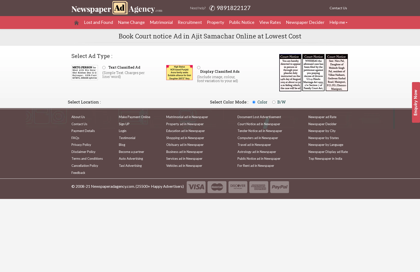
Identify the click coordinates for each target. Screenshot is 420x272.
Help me (337, 22)
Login (122, 131)
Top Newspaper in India (325, 158)
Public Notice (241, 22)
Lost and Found (98, 22)
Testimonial (127, 138)
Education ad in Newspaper (185, 131)
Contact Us (338, 8)
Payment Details (83, 131)
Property (215, 22)
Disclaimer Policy (83, 152)
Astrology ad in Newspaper (256, 152)
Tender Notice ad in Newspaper (259, 131)
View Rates (270, 22)
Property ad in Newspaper (185, 124)
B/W (281, 102)
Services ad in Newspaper (184, 158)
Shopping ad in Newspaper (185, 138)
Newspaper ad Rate (322, 117)
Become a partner (131, 152)
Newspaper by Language (325, 145)
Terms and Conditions (87, 158)
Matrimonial (161, 22)
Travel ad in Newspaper (254, 145)
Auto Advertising (131, 158)
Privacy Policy (81, 145)
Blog (122, 145)
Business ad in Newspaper (184, 152)
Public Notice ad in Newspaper (258, 158)
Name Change (131, 22)
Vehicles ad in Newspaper (184, 166)
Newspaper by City (322, 131)
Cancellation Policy (84, 166)
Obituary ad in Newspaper (185, 145)
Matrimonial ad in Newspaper (187, 117)
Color (262, 102)
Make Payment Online (134, 117)
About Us (78, 117)
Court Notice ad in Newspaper (258, 124)
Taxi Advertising (130, 166)
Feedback (78, 173)
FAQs (75, 138)
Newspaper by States (323, 138)
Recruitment (190, 22)
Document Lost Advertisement (259, 117)
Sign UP (124, 124)
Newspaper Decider (305, 22)
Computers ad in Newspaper (257, 138)
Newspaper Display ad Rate (328, 152)
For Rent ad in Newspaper (255, 166)
